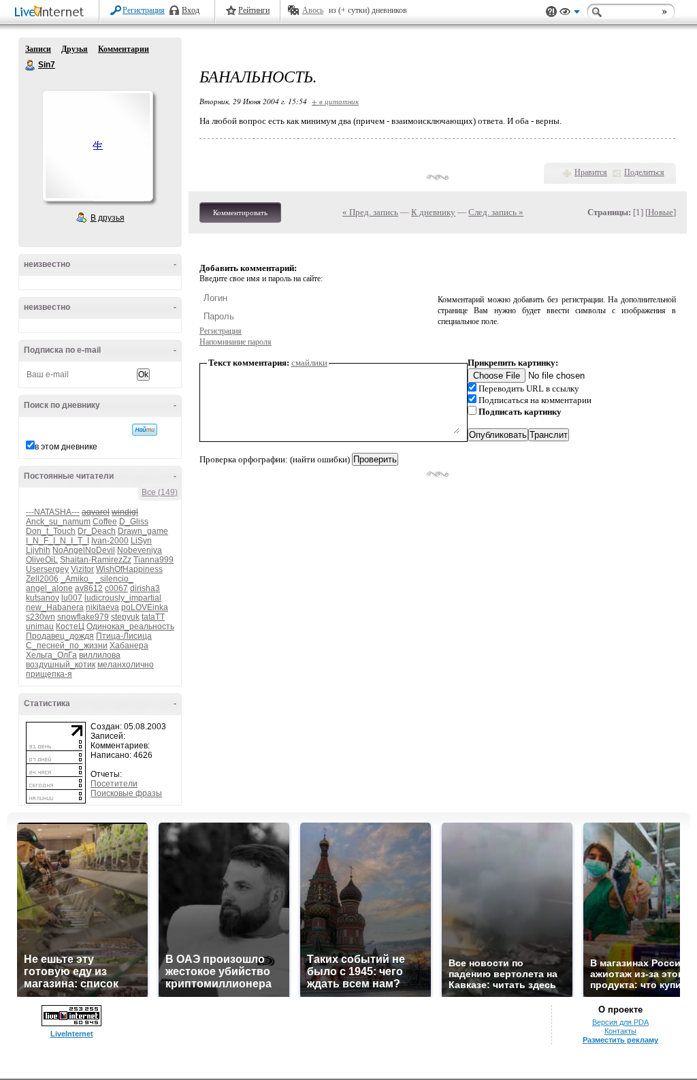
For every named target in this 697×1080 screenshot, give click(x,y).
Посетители (114, 784)
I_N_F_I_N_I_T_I (57, 540)
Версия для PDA (620, 1022)
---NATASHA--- (53, 512)
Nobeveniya (139, 550)
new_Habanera (55, 607)
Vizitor (82, 569)
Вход (190, 10)
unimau (40, 626)
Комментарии (123, 49)
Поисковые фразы (126, 793)
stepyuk (125, 617)
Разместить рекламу (620, 1040)
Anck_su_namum (58, 521)
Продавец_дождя (60, 636)
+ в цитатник (335, 101)
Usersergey (47, 569)
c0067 (116, 588)
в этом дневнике (66, 446)
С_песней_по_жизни (67, 645)
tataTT (153, 617)
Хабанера (129, 645)
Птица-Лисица (124, 636)
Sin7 (30, 65)
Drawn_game (143, 531)
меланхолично (125, 664)
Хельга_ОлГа (51, 655)
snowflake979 (83, 617)
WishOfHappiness (129, 569)
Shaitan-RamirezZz (95, 560)
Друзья (74, 49)
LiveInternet (51, 12)
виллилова (99, 655)
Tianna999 (153, 560)
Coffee (105, 521)
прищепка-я (49, 674)
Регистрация (144, 10)
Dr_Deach (97, 531)
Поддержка (551, 12)
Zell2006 (42, 579)
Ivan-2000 (110, 540)
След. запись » (495, 212)
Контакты (620, 1031)
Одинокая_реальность (130, 626)
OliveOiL (42, 560)
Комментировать (240, 212)
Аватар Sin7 (97, 146)
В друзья (108, 218)
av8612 (89, 588)
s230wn (40, 617)
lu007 (71, 598)
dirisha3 (145, 588)
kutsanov (42, 598)
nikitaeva (102, 607)
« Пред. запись (370, 212)
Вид (570, 13)
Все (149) (160, 492)
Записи (38, 49)
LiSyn (141, 540)
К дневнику (433, 212)
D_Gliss (133, 521)
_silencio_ (114, 579)
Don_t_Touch (51, 531)
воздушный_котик (60, 664)
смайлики (309, 363)
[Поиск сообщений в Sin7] (144, 430)
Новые (660, 212)
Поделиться (644, 172)
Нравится (590, 172)
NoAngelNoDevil (83, 550)
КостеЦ (70, 626)
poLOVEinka (144, 607)
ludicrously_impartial (122, 598)
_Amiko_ (77, 579)
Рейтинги (254, 10)
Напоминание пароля (235, 342)
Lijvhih (38, 550)
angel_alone (49, 588)
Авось (312, 10)
